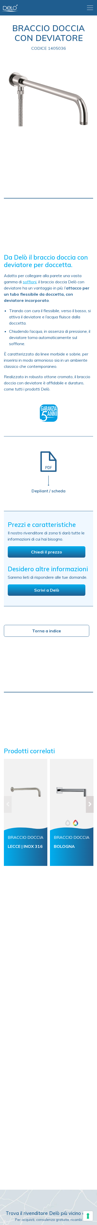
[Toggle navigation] (90, 8)
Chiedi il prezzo (46, 551)
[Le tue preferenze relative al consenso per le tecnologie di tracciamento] (88, 1216)
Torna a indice (46, 630)
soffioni (29, 281)
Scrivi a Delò (46, 590)
